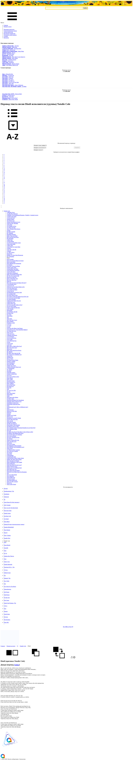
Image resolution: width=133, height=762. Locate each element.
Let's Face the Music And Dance (15, 328)
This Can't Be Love (11, 441)
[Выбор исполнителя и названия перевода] (12, 118)
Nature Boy (9, 356)
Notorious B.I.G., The (9, 567)
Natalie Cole (23, 646)
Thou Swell (9, 448)
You (8, 473)
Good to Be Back (11, 271)
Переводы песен (11, 646)
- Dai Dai (10, 45)
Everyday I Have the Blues (13, 266)
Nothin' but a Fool (11, 365)
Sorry (8, 408)
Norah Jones (7, 614)
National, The (7, 578)
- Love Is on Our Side (10, 82)
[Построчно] (35, 658)
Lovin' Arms (10, 343)
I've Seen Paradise (11, 299)
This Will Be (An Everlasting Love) (15, 447)
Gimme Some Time (11, 267)
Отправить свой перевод (10, 35)
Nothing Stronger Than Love (14, 367)
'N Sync (6, 570)
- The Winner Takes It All (10, 65)
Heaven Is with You (11, 277)
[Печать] (72, 658)
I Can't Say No (10, 285)
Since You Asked (11, 393)
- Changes (7, 78)
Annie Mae (9, 224)
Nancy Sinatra (7, 535)
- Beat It (8, 52)
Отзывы (6, 36)
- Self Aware (8, 50)
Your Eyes (9, 483)
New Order (6, 581)
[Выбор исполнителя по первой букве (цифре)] (12, 142)
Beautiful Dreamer (11, 234)
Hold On (9, 281)
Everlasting (9, 264)
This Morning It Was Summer (14, 445)
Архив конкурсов (8, 32)
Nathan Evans (7, 572)
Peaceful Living (10, 380)
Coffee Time (10, 245)
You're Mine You (11, 477)
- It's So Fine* (10, 98)
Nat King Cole (7, 516)
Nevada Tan (7, 597)
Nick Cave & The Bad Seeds (11, 507)
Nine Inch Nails (7, 510)
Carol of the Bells (11, 244)
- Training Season (9, 59)
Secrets (8, 392)
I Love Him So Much (12, 289)
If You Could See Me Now (13, 307)
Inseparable (9, 310)
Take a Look (10, 421)
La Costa (9, 325)
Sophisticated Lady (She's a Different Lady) (17, 407)
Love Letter (9, 339)
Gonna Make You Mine (12, 269)
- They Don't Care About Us (13, 57)
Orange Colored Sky (12, 374)
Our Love (9, 375)
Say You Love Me (11, 390)
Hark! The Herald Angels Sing (14, 274)
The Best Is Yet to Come (13, 426)
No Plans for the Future (12, 360)
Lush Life (9, 345)
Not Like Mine (10, 364)
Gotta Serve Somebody (12, 273)
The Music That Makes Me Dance (15, 433)
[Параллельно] (12, 658)
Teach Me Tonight (11, 422)
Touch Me (9, 454)
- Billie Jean (9, 47)
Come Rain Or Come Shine (13, 247)
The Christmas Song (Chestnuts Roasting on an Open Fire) (21, 427)
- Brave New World (10, 99)
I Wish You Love (11, 302)
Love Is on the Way (11, 338)
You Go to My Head (12, 474)
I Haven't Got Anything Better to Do (16, 287)
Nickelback (6, 494)
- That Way (8, 96)
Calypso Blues (10, 241)
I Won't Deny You (11, 303)
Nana (5, 550)
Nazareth (6, 548)
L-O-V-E (9, 324)
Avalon (8, 230)
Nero (5, 608)
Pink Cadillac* (10, 383)
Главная (6, 25)
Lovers (8, 342)
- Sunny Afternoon (12, 85)
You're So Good (11, 478)
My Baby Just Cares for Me (13, 353)
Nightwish (6, 496)
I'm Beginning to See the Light (14, 292)
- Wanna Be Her (7, 74)
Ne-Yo (5, 553)
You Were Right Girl (12, 480)
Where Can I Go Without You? (14, 467)
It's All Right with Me (12, 311)
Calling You (10, 240)
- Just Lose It (7, 61)
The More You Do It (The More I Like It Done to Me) (20, 432)
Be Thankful (10, 233)
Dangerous (9, 253)
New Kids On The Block (10, 586)
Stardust (9, 414)
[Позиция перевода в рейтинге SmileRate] (74, 658)
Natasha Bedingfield (9, 527)
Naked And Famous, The (10, 603)
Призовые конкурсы (9, 29)
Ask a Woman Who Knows (13, 229)
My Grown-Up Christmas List (14, 354)
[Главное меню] (12, 21)
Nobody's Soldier (11, 361)
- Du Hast (7, 55)
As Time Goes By (11, 227)
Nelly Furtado (7, 505)
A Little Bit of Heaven (12, 213)
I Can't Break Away (11, 284)
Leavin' (8, 327)
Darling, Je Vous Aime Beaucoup (15, 255)
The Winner (10, 438)
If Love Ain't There (11, 306)
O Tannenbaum (10, 368)
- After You (7, 76)
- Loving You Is (8, 95)
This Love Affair (11, 444)
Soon (8, 405)
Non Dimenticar (11, 363)
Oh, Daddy (9, 369)
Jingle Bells (9, 316)
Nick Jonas (6, 600)
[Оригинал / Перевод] (59, 658)
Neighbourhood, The (9, 491)
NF (4, 499)
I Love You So (10, 291)
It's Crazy (9, 314)
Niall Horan (6, 594)
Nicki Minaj (7, 521)
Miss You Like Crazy (12, 347)
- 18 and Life (8, 75)
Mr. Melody (10, 351)
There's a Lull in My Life (13, 440)
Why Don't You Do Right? (13, 470)
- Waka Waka (13, 51)
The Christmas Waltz (12, 429)
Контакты (6, 37)
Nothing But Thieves (9, 556)
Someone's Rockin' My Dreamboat (15, 400)
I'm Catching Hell (11, 293)
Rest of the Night (11, 385)
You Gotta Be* (10, 476)
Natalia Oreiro (7, 513)
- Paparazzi (8, 62)
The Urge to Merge (11, 436)
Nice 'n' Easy (10, 358)
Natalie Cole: (7, 211)
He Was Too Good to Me (13, 276)
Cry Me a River (10, 252)
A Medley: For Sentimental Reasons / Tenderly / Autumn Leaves (22, 215)
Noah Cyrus (7, 561)
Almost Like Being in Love (13, 222)
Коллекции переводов (9, 33)
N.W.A (5, 606)
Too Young (9, 452)
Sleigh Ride (9, 394)
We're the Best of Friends (13, 461)
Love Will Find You (11, 340)
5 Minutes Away (11, 212)
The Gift (9, 430)
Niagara (6, 611)
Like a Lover (10, 332)
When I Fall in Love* (12, 466)
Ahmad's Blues (10, 219)
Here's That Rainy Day (12, 278)
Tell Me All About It (12, 423)
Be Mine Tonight (11, 231)
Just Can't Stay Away (12, 320)
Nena (5, 559)
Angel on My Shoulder (12, 223)
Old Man (9, 371)
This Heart (9, 443)
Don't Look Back (11, 262)
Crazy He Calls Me (11, 249)
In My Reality (10, 309)
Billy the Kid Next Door (13, 237)
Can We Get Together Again (14, 242)
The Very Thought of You (13, 437)
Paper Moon (10, 378)
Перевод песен (7, 26)
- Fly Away (8, 79)
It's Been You (10, 313)
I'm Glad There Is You (12, 295)
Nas (5, 575)
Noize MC (6, 622)
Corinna (9, 248)
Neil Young (6, 592)
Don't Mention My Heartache (14, 263)
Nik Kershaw (7, 619)
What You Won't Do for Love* (14, 465)
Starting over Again (11, 415)
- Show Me (8, 83)
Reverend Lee (10, 386)
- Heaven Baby (12, 94)
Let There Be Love (11, 331)
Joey (8, 317)
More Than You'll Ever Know (14, 350)
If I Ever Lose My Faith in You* (14, 305)
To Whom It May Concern (13, 449)
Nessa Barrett (7, 545)
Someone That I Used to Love (14, 401)
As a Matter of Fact (11, 226)
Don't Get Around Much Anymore (15, 260)
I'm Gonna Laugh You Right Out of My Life (17, 296)
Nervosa (6, 617)
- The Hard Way (11, 48)
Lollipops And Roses (12, 335)
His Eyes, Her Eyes (11, 280)
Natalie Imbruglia (8, 564)
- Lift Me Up (8, 81)
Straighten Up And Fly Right (14, 418)
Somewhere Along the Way (13, 404)
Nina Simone (7, 530)
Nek (5, 583)
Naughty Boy (7, 538)
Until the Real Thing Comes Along (15, 458)
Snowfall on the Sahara (12, 397)
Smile (8, 396)
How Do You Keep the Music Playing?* (16, 282)
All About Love (10, 220)
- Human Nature (10, 63)
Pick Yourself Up (11, 382)
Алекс (16, 665)
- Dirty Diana (10, 58)
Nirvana (6, 488)
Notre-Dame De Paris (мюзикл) (11, 502)
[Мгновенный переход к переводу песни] (12, 130)
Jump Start (9, 318)
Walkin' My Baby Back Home (14, 459)
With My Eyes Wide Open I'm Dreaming (17, 472)
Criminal (9, 251)
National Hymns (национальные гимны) (14, 524)
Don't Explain (10, 259)
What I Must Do (11, 463)
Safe (8, 389)
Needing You (10, 357)
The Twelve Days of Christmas (14, 434)
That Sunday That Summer (13, 425)
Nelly (5, 542)
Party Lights (10, 379)
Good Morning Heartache (13, 270)
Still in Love (10, 416)
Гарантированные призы (10, 30)
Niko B (5, 532)
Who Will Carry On (11, 469)
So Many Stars (10, 398)
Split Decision (10, 409)
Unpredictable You (11, 456)
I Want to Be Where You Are (14, 300)
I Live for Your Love (12, 288)
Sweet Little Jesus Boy (12, 419)
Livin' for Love (10, 334)
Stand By (9, 412)
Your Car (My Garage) (12, 481)
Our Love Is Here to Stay (13, 376)
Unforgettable (10, 455)
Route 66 (9, 387)
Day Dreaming (10, 256)
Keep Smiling (10, 321)
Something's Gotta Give (12, 403)
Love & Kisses (10, 336)
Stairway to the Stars (12, 411)
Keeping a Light (11, 322)
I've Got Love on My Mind (13, 298)
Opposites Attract (11, 372)
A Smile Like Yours (11, 216)
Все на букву (68, 626)
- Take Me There (8, 54)
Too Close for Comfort (12, 451)
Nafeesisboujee (7, 589)
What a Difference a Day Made (14, 462)
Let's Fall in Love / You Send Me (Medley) (17, 329)
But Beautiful (10, 238)
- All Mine (14, 86)
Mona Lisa (9, 349)
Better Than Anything (12, 235)
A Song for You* (11, 218)
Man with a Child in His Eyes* (14, 346)
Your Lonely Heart (11, 484)
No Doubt (6, 519)
